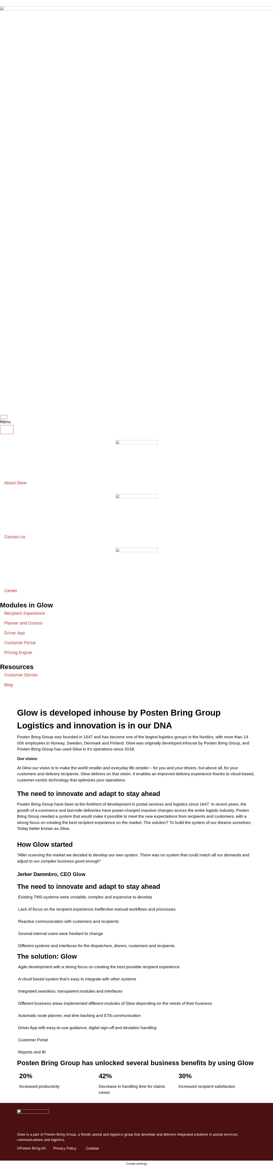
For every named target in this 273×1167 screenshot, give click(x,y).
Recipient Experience (24, 613)
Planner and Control (23, 623)
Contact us (14, 536)
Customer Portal (20, 642)
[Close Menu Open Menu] (6, 429)
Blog (8, 684)
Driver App (14, 632)
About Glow (15, 482)
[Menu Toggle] (3, 417)
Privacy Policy (64, 1148)
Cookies (92, 1148)
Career (10, 590)
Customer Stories (21, 675)
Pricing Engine (18, 652)
